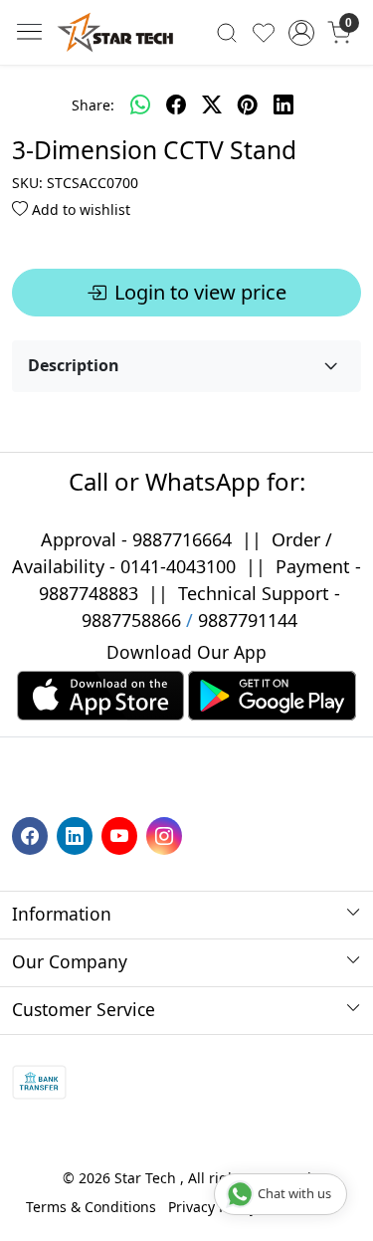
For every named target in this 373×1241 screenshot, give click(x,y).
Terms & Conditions (91, 1206)
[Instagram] (166, 834)
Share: (93, 105)
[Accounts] (300, 33)
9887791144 (247, 620)
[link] (227, 32)
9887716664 (182, 539)
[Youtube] (121, 834)
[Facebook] (32, 834)
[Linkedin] (77, 834)
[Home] (115, 32)
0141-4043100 (178, 566)
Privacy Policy (212, 1206)
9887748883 (88, 593)
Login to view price (200, 292)
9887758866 (131, 620)
